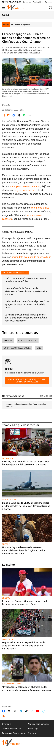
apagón (8, 340)
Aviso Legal (33, 729)
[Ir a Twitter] (10, 711)
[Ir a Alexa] (44, 711)
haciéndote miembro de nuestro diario (31, 257)
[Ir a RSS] (4, 716)
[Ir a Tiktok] (27, 711)
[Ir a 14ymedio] (15, 7)
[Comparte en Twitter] (19, 115)
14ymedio (6, 724)
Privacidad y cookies (11, 729)
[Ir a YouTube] (38, 711)
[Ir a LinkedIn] (32, 711)
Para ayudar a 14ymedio (20, 24)
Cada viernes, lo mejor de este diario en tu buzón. (27, 380)
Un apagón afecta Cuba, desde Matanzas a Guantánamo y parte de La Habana (26, 291)
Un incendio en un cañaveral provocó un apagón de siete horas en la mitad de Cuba (27, 304)
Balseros (27, 2)
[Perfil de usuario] (50, 7)
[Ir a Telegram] (21, 711)
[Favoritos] (3, 115)
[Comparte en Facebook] (14, 115)
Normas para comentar (38, 724)
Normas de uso (45, 396)
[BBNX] (12, 742)
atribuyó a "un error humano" (25, 186)
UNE (39, 348)
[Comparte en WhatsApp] (24, 115)
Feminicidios (38, 2)
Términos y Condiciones (13, 733)
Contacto (32, 733)
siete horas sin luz (40, 207)
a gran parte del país (25, 190)
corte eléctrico (27, 340)
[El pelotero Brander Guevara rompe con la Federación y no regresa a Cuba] (27, 582)
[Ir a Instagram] (15, 711)
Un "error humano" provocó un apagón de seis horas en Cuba (26, 279)
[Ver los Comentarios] (8, 115)
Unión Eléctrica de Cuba (17, 348)
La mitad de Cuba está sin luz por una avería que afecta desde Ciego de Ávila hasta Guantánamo (26, 317)
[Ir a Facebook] (4, 711)
